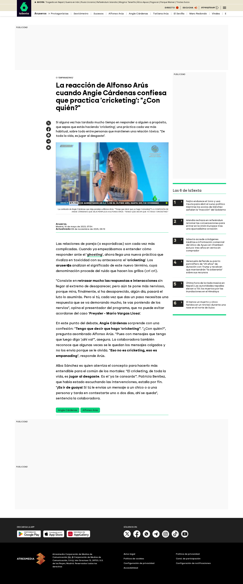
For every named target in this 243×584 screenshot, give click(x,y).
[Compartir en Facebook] (49, 130)
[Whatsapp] (146, 536)
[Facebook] (137, 536)
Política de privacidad (188, 554)
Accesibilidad (131, 568)
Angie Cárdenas (138, 13)
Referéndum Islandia (107, 2)
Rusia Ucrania (88, 2)
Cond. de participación (188, 558)
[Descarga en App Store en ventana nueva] (53, 536)
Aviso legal (129, 554)
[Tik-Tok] (175, 536)
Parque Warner (167, 2)
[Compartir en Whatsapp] (49, 136)
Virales (216, 13)
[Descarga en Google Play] (29, 536)
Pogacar (154, 2)
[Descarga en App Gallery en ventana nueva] (78, 536)
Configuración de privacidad (139, 563)
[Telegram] (156, 536)
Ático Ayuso (143, 2)
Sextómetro (80, 13)
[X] (49, 124)
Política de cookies (134, 558)
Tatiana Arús (161, 13)
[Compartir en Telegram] (49, 142)
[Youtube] (185, 536)
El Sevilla (179, 13)
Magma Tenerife (127, 2)
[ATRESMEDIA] (32, 561)
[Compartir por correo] (49, 149)
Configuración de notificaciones (193, 563)
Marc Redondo (198, 13)
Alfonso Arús (116, 13)
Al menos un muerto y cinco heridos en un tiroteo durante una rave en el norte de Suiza (206, 304)
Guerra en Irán (72, 2)
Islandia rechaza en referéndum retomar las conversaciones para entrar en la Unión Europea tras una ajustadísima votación (205, 224)
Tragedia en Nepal (54, 2)
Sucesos (98, 13)
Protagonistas (59, 13)
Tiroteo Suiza (182, 2)
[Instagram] (165, 536)
